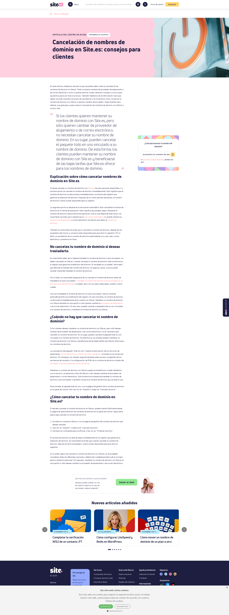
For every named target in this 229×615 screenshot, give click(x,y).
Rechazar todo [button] (122, 606)
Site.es (91, 188)
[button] (114, 611)
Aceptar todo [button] (106, 606)
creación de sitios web (86, 354)
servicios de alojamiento (60, 220)
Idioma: (53, 582)
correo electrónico (68, 354)
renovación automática (93, 217)
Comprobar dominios (103, 574)
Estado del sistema (126, 582)
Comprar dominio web (103, 578)
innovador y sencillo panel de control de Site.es (69, 363)
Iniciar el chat (126, 482)
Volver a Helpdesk (61, 14)
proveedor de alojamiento (112, 303)
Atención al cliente (147, 574)
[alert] (114, 600)
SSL (99, 354)
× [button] (227, 588)
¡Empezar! (172, 4)
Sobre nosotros (125, 574)
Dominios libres (100, 582)
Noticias (122, 578)
